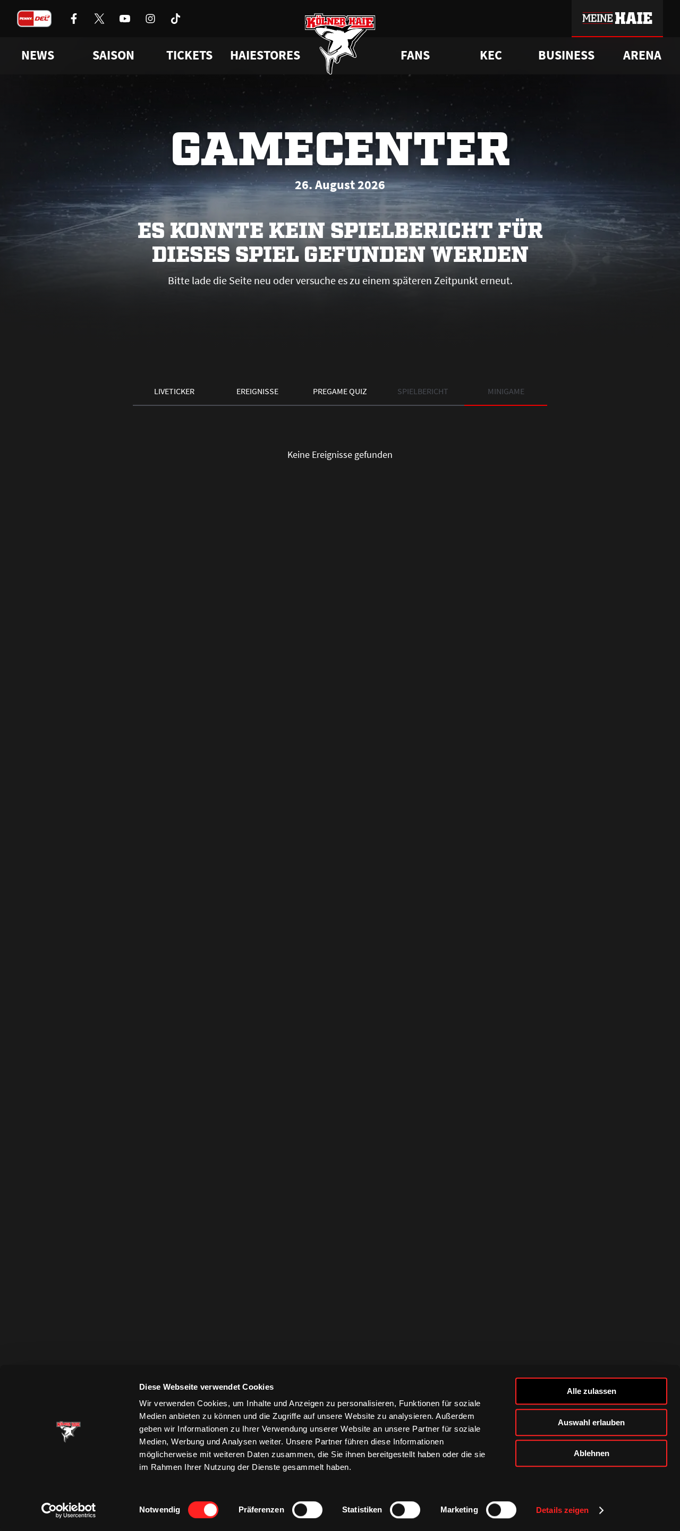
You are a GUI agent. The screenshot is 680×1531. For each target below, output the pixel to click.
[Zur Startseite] (340, 43)
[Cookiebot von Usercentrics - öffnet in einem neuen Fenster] (68, 1510)
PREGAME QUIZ (340, 391)
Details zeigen (562, 1510)
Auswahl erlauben (591, 1422)
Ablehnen (591, 1453)
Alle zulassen (591, 1391)
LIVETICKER (174, 391)
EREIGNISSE (257, 391)
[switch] (307, 1509)
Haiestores (265, 55)
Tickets (189, 55)
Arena (642, 55)
